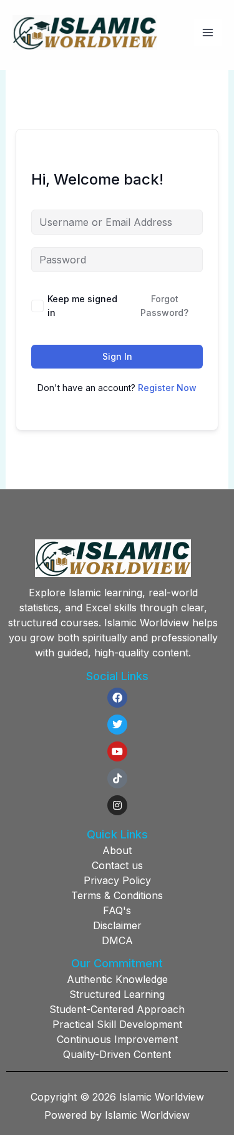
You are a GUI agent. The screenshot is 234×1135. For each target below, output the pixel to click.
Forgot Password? (164, 305)
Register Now (167, 387)
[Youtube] (117, 751)
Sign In (117, 356)
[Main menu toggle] (208, 32)
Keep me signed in (82, 305)
